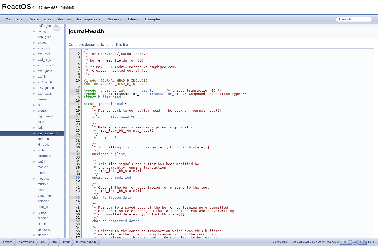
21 (75, 117)
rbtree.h (43, 212)
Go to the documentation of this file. (99, 44)
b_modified (121, 177)
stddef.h (43, 235)
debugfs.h (44, 37)
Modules (64, 19)
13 (75, 90)
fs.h (40, 105)
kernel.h (43, 139)
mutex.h (43, 184)
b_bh (137, 117)
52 (75, 221)
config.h (43, 31)
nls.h (41, 190)
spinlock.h (45, 229)
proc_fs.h (44, 207)
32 (75, 154)
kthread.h (44, 144)
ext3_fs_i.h (45, 59)
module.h (44, 178)
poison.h (44, 201)
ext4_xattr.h (45, 93)
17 (75, 104)
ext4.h (42, 76)
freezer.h (44, 99)
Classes (112, 19)
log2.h (42, 161)
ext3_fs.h (44, 54)
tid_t (146, 90)
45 (75, 197)
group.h (43, 110)
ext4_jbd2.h (46, 88)
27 (75, 137)
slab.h (42, 224)
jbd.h (41, 127)
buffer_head (109, 97)
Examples (153, 19)
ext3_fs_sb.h (46, 65)
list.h (41, 150)
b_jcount (108, 137)
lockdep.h (44, 156)
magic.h (43, 167)
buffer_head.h (47, 26)
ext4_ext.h (45, 82)
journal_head (110, 104)
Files (132, 19)
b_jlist (118, 154)
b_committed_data (120, 221)
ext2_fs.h (44, 48)
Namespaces (87, 19)
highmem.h (45, 116)
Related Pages (40, 19)
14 (75, 94)
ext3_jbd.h (45, 71)
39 (75, 177)
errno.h (43, 43)
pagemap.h (45, 195)
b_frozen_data (117, 197)
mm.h (41, 173)
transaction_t (163, 94)
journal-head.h (48, 133)
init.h (41, 122)
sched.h (43, 218)
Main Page (14, 19)
